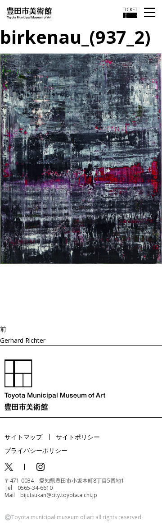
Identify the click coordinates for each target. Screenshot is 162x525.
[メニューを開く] (149, 13)
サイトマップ (23, 437)
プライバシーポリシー (36, 450)
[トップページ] (29, 12)
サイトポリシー (78, 437)
